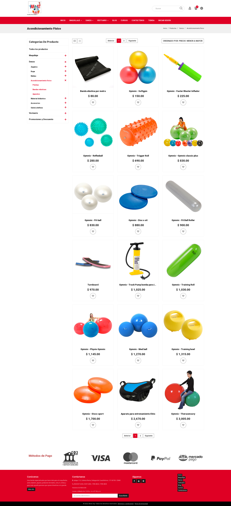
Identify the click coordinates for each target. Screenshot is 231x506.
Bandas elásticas (39, 89)
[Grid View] (74, 41)
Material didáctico (38, 99)
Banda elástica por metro (93, 91)
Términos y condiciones (126, 504)
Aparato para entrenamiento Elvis (138, 414)
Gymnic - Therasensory (183, 414)
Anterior (111, 41)
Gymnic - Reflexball (93, 155)
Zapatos (34, 67)
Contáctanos (182, 490)
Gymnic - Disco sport (93, 414)
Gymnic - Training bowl (183, 349)
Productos (173, 28)
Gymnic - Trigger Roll (138, 155)
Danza (181, 28)
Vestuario (33, 113)
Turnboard (93, 284)
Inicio (165, 28)
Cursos (180, 488)
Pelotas (36, 85)
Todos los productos (38, 49)
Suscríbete (123, 496)
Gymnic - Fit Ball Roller (183, 220)
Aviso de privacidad (141, 504)
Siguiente (132, 41)
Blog (179, 485)
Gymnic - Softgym (138, 91)
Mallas (33, 76)
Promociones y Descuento (41, 119)
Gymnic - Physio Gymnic (93, 349)
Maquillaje (33, 55)
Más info (31, 489)
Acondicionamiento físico (195, 28)
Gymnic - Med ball (138, 349)
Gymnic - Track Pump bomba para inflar (139, 284)
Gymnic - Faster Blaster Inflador (183, 91)
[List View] (79, 41)
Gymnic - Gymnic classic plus (183, 155)
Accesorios (35, 103)
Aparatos (36, 94)
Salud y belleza (37, 108)
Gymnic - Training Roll (183, 284)
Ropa (33, 71)
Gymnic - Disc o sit (138, 220)
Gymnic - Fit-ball (93, 220)
